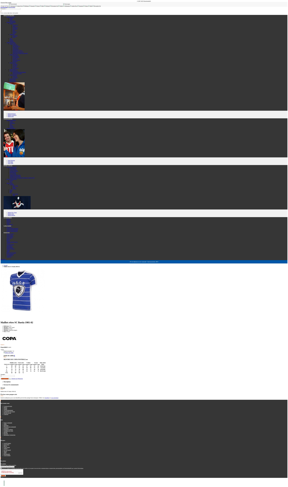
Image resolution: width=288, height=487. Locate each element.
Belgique (26, 6)
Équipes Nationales (11, 22)
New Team (15, 186)
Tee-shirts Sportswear (12, 167)
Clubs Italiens (13, 62)
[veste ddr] (14, 156)
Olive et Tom (10, 183)
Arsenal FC (15, 45)
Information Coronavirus (9, 435)
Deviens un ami (7, 413)
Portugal (47, 6)
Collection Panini (14, 171)
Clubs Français (13, 69)
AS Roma (15, 65)
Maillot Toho (11, 214)
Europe (11, 23)
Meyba (8, 240)
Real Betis (15, 61)
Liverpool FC (16, 49)
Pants (11, 191)
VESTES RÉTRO (8, 119)
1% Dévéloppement (8, 410)
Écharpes (9, 221)
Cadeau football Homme (12, 228)
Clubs (11, 19)
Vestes (11, 190)
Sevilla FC (15, 58)
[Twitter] (1, 477)
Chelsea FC (15, 48)
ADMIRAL (9, 246)
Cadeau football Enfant (12, 231)
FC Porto (15, 76)
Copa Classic (10, 235)
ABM (8, 251)
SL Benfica (15, 77)
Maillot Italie (11, 116)
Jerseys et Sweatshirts (12, 179)
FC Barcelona (16, 57)
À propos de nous (8, 406)
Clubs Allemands (14, 70)
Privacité (6, 433)
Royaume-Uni (54, 6)
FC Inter (15, 66)
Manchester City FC (17, 50)
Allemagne (67, 6)
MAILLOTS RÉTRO (9, 15)
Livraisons (6, 428)
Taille (2, 349)
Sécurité (5, 432)
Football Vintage (10, 248)
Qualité (5, 409)
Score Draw (9, 238)
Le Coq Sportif (10, 244)
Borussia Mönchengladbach (19, 72)
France (38, 6)
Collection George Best (15, 176)
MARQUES (7, 232)
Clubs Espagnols (14, 54)
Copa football (13, 168)
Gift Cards (9, 227)
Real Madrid (16, 56)
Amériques (12, 34)
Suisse (61, 6)
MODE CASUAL (8, 165)
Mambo (14, 188)
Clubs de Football (11, 42)
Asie (11, 38)
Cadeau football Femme (12, 230)
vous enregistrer (54, 397)
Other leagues (13, 81)
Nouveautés (12, 21)
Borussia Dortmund (11, 252)
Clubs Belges (13, 80)
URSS (14, 33)
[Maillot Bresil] (14, 110)
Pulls (11, 181)
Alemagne (13, 6)
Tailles (5, 424)
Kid (10, 192)
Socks (8, 223)
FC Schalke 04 (10, 254)
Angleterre (15, 25)
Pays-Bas (15, 29)
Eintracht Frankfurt (17, 73)
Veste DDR (10, 163)
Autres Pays (20, 6)
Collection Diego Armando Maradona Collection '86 (22, 177)
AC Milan (15, 64)
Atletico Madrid (16, 60)
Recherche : (3, 8)
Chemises (12, 184)
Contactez (6, 414)
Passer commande (8, 422)
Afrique (11, 39)
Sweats (11, 180)
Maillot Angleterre (12, 115)
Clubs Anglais (13, 44)
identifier (47, 397)
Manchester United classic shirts (20, 53)
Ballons (8, 219)
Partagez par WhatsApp (17, 378)
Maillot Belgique (12, 113)
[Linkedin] (2, 477)
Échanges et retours (8, 429)
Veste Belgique (11, 160)
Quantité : (3, 374)
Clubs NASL (13, 79)
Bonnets (8, 220)
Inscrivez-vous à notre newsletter (8, 465)
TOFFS (8, 243)
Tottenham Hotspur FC (18, 52)
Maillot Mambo (11, 215)
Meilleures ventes (11, 17)
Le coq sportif (13, 173)
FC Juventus (16, 68)
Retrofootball (13, 172)
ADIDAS (9, 257)
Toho (14, 187)
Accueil (5, 265)
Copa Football (10, 236)
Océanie (12, 41)
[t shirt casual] (17, 208)
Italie (42, 6)
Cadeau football (7, 225)
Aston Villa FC (16, 46)
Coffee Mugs (10, 224)
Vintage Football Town (15, 175)
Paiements (6, 425)
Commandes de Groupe (9, 411)
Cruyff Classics (13, 169)
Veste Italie (10, 161)
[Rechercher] (1, 10)
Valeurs (5, 407)
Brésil (14, 37)
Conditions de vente (8, 431)
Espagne (32, 6)
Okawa (8, 239)
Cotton (8, 250)
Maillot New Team (12, 212)
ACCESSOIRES (8, 217)
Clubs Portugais (13, 75)
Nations (11, 18)
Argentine (15, 35)
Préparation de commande (10, 426)
